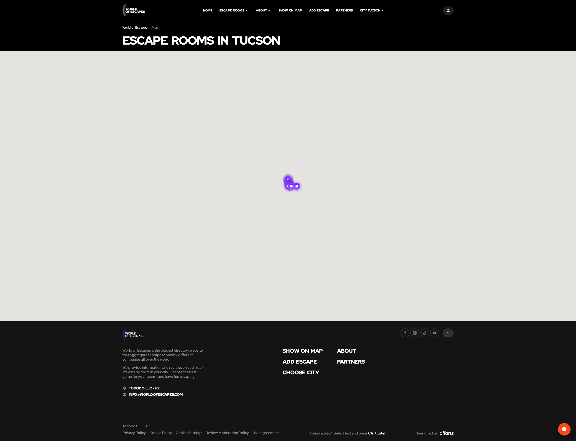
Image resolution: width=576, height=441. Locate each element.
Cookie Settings (189, 432)
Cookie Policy (160, 432)
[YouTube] (434, 332)
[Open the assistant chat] (564, 429)
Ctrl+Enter (376, 433)
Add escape (319, 10)
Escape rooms (231, 10)
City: (370, 10)
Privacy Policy (134, 432)
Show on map (290, 10)
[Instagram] (414, 332)
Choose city (301, 372)
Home (207, 10)
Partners (344, 10)
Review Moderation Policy (227, 432)
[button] (296, 180)
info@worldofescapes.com (155, 394)
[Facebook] (405, 332)
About (261, 10)
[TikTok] (424, 332)
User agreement (265, 432)
